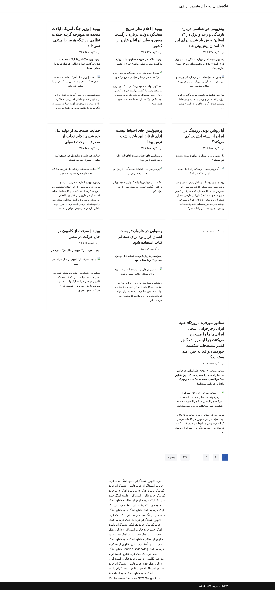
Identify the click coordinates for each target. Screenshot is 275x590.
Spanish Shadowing (135, 549)
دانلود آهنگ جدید (145, 544)
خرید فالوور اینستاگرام (148, 480)
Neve (225, 586)
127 (185, 457)
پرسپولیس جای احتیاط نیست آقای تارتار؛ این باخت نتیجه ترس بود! (139, 136)
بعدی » (171, 457)
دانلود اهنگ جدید (124, 480)
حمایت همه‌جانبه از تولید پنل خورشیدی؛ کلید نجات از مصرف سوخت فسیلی (77, 136)
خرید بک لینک (158, 500)
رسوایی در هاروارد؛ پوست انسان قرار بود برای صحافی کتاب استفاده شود (139, 236)
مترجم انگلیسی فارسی (145, 515)
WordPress (205, 586)
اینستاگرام (122, 524)
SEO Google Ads (149, 578)
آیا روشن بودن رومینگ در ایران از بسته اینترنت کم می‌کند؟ (204, 136)
